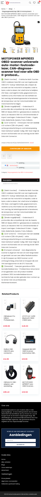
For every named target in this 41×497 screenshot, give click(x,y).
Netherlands (14, 165)
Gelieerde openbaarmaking (10, 484)
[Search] (30, 2)
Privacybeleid (5, 478)
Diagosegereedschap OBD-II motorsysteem (16, 11)
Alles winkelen (5, 462)
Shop (10, 9)
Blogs (3, 465)
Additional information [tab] (10, 184)
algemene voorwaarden (9, 481)
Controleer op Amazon (20, 149)
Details (31, 143)
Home (3, 9)
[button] (39, 22)
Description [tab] (7, 180)
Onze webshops (6, 467)
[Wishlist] (34, 3)
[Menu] (2, 2)
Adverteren (5, 470)
